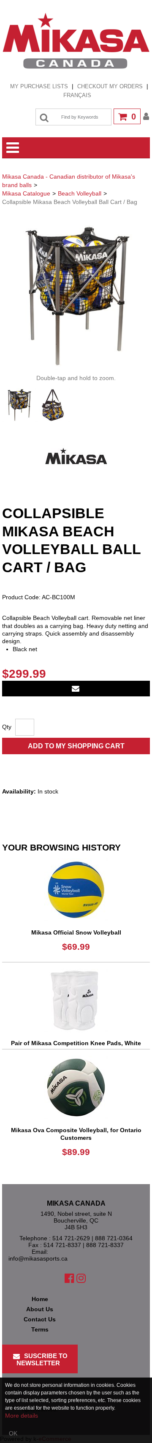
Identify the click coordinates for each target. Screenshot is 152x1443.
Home (40, 1299)
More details (21, 1415)
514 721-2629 (71, 1238)
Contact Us (40, 1319)
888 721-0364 (114, 1238)
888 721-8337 (105, 1245)
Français (77, 95)
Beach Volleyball (79, 193)
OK (13, 1433)
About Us (39, 1309)
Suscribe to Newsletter (42, 1359)
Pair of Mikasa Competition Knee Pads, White (76, 1043)
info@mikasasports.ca (38, 1258)
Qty (6, 726)
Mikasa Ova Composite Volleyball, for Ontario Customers (76, 1134)
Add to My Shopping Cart (76, 746)
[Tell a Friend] (76, 688)
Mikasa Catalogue (26, 193)
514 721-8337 (62, 1245)
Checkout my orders (110, 86)
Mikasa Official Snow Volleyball (76, 932)
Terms (40, 1329)
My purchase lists (39, 86)
